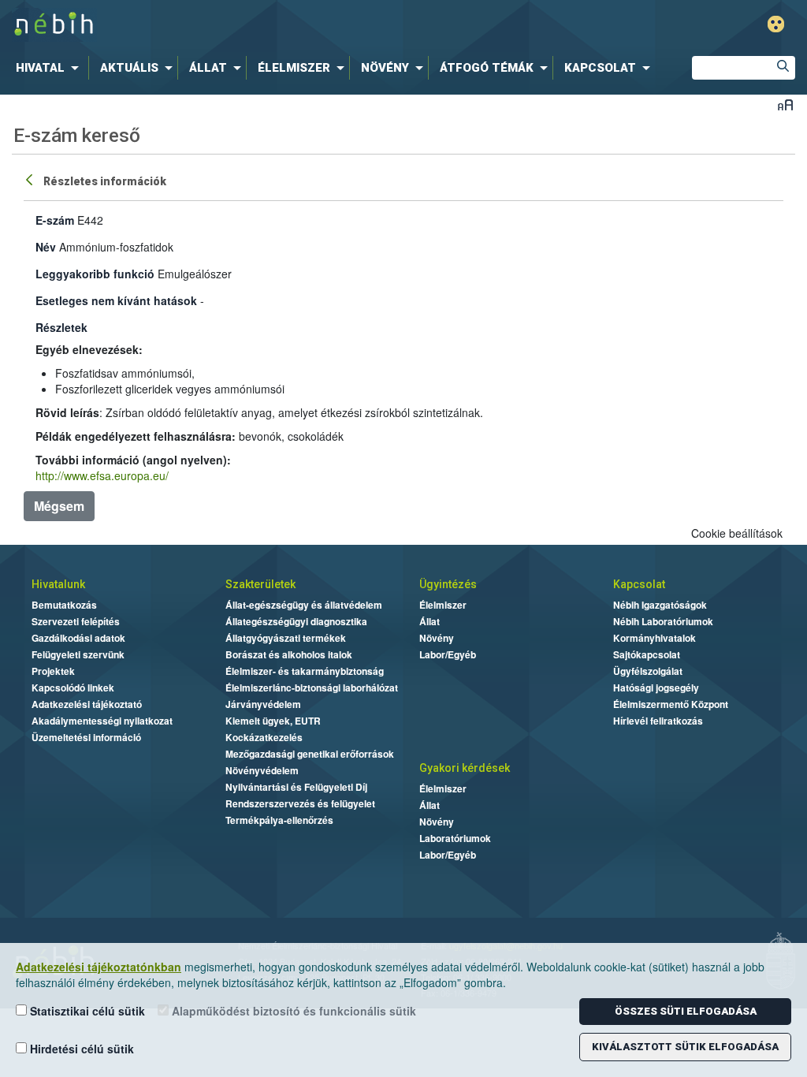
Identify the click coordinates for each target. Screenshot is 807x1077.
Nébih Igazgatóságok (660, 605)
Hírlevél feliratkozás (658, 721)
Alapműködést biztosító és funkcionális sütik (292, 1011)
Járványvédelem (263, 704)
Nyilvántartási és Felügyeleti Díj (296, 787)
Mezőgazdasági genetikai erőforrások (309, 754)
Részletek (61, 327)
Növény (436, 638)
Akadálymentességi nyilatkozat (102, 721)
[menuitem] (50, 68)
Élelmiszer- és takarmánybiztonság (304, 671)
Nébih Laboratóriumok (663, 621)
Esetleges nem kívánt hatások (116, 300)
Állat (429, 621)
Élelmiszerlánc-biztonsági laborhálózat (311, 687)
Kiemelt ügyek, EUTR (273, 721)
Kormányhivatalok (654, 638)
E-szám (54, 220)
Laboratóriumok (455, 838)
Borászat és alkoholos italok (288, 654)
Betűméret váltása (785, 104)
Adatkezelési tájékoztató (87, 704)
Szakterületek (260, 584)
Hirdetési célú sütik (80, 1049)
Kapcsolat (639, 584)
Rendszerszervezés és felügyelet (300, 803)
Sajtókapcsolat (646, 654)
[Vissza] (31, 179)
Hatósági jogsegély (656, 687)
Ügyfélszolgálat (647, 671)
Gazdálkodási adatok (78, 638)
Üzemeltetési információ (86, 737)
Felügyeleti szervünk (78, 654)
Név (45, 247)
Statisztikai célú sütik (86, 1011)
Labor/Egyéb (447, 654)
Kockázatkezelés (264, 737)
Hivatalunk (58, 584)
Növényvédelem (262, 770)
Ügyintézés (448, 584)
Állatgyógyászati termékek (285, 638)
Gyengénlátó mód (776, 24)
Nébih (239, 25)
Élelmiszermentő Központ (670, 704)
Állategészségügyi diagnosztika (296, 621)
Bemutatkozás (64, 605)
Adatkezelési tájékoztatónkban (98, 967)
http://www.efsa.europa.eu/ (102, 475)
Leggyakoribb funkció (94, 273)
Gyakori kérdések (464, 768)
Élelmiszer (443, 605)
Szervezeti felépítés (76, 621)
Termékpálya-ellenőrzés (279, 820)
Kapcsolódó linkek (73, 687)
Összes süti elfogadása (686, 1011)
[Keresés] (783, 68)
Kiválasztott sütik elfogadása (685, 1047)
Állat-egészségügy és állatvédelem (303, 605)
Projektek (53, 671)
